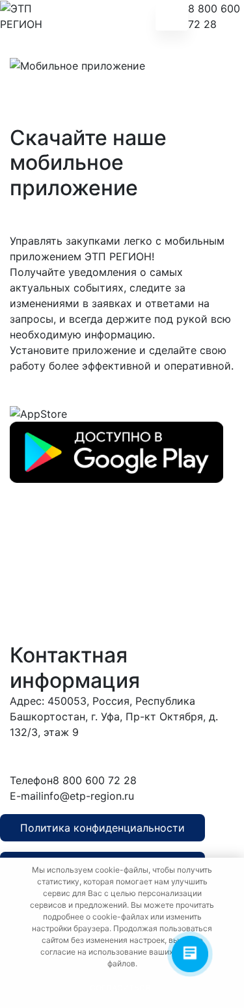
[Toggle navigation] (172, 16)
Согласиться (120, 987)
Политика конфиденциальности (102, 827)
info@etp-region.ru (87, 795)
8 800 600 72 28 (214, 16)
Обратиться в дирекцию (153, 756)
